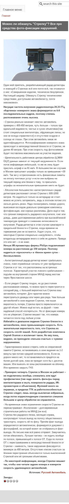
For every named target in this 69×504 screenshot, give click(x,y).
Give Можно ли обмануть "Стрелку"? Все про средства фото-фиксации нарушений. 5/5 (17, 481)
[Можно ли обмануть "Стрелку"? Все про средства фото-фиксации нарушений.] (35, 80)
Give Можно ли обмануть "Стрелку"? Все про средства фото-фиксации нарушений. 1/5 (5, 481)
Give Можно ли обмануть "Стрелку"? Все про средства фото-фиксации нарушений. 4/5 (14, 481)
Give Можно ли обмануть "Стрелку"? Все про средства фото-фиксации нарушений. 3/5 (11, 481)
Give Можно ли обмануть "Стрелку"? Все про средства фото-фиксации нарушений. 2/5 (8, 481)
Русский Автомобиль (53, 472)
